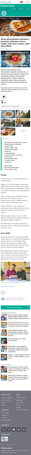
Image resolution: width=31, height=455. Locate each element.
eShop (3, 405)
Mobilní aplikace (6, 420)
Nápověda (19, 400)
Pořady (11, 18)
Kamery (28, 9)
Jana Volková (22, 282)
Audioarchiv (21, 9)
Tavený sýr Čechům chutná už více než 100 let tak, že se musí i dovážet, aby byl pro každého (18, 324)
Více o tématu (6, 365)
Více (18, 18)
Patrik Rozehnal (9, 286)
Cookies (3, 450)
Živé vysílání (5, 413)
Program (13, 9)
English (27, 450)
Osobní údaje (10, 450)
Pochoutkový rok (6, 49)
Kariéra (18, 405)
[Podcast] (2, 103)
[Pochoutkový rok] (15, 28)
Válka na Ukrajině (6, 397)
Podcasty (4, 417)
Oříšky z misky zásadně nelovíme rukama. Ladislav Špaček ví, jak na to (19, 356)
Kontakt (18, 407)
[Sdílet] (5, 103)
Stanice (3, 402)
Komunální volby (6, 400)
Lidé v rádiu (19, 402)
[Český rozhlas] (6, 2)
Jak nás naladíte (21, 397)
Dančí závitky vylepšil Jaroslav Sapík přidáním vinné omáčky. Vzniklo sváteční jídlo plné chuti (18, 316)
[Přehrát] (4, 97)
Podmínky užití (20, 450)
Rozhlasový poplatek (22, 409)
